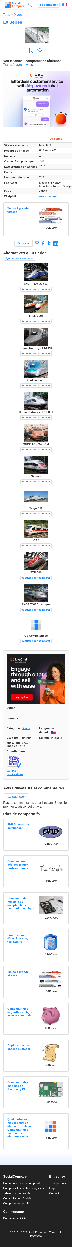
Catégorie (13, 728)
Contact (54, 1193)
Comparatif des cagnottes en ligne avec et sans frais (20, 1012)
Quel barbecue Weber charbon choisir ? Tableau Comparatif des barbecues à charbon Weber (19, 1128)
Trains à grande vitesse (19, 64)
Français (64, 4)
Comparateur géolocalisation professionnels (18, 865)
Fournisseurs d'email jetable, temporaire (17, 938)
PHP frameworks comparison (18, 826)
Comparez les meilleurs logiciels (23, 1188)
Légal (52, 1188)
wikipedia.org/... (49, 196)
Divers (18, 14)
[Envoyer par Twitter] (49, 243)
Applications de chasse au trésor (18, 1047)
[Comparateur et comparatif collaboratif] (14, 5)
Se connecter (49, 4)
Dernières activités (15, 1218)
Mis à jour (13, 742)
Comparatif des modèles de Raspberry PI (17, 1086)
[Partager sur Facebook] (43, 243)
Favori (31, 50)
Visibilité (12, 737)
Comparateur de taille (17, 1203)
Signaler (23, 243)
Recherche (30, 5)
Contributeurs (16, 751)
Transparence (58, 1183)
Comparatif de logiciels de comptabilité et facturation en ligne (20, 903)
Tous (6, 14)
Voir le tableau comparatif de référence (32, 61)
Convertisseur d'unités (17, 1198)
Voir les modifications (15, 772)
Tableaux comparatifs (16, 1193)
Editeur (44, 737)
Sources (12, 718)
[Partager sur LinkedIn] (55, 243)
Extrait (11, 707)
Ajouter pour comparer (20, 258)
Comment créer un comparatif (22, 1183)
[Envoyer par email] (37, 243)
